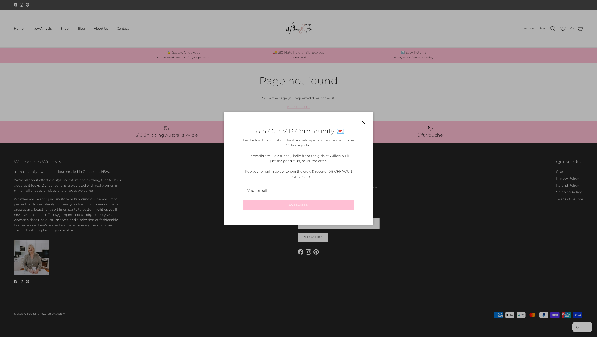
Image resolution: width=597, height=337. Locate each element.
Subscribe (298, 204)
